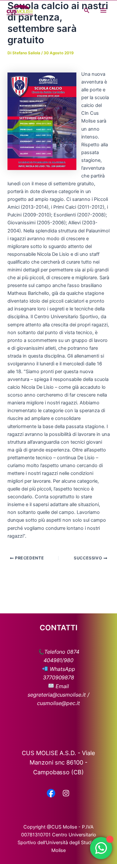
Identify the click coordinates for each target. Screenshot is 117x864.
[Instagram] (66, 794)
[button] (87, 11)
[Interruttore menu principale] (103, 10)
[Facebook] (51, 794)
